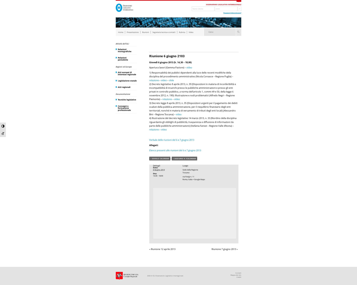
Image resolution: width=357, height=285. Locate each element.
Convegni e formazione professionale (124, 108)
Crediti (239, 277)
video (189, 67)
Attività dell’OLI (122, 43)
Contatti (238, 273)
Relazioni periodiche (123, 58)
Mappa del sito (236, 275)
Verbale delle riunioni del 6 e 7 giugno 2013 (171, 139)
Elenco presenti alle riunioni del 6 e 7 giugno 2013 (175, 150)
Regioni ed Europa (124, 66)
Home (120, 32)
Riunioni (145, 32)
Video (191, 32)
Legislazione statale (127, 80)
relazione (154, 80)
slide (171, 80)
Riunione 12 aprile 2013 (162, 249)
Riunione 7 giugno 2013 (225, 249)
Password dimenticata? (232, 13)
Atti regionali (124, 87)
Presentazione (133, 32)
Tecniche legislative (127, 99)
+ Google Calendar (159, 158)
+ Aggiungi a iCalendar (184, 158)
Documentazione (123, 94)
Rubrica (182, 32)
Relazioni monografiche (124, 50)
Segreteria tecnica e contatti (163, 32)
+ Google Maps (199, 179)
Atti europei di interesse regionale (127, 73)
